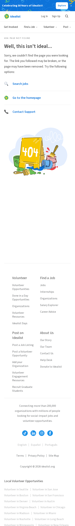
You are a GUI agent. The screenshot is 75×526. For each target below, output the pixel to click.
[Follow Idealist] (25, 433)
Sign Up (56, 16)
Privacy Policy (36, 456)
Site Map (54, 456)
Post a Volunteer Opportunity (22, 353)
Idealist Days (19, 323)
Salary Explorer (49, 305)
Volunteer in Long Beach (49, 519)
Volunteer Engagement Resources (20, 376)
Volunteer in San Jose (45, 489)
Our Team (46, 347)
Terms (20, 456)
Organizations (20, 306)
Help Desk (46, 360)
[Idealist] (12, 16)
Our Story (45, 340)
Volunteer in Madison (16, 513)
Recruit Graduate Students (22, 389)
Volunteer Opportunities (20, 287)
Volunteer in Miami (44, 513)
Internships (47, 292)
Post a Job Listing (23, 345)
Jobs (43, 285)
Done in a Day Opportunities (20, 297)
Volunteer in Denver (16, 501)
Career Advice (48, 312)
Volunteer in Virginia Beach (20, 507)
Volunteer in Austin (43, 501)
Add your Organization (20, 364)
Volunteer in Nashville (17, 519)
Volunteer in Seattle (16, 489)
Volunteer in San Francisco (48, 495)
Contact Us (46, 353)
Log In (44, 16)
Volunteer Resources (18, 315)
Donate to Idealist (51, 367)
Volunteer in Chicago (52, 507)
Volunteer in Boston (16, 495)
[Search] (66, 16)
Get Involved (11, 27)
